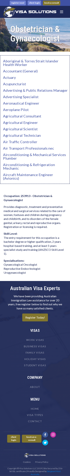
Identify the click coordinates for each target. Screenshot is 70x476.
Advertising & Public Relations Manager (35, 90)
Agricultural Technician (22, 135)
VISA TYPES (35, 415)
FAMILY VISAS (35, 352)
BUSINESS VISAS (35, 346)
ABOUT (35, 387)
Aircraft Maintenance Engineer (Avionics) (28, 176)
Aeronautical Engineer (21, 103)
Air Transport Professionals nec (28, 148)
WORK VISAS (35, 340)
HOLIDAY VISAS (35, 359)
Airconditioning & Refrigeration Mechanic (29, 166)
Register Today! (35, 317)
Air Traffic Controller (20, 142)
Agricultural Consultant (22, 116)
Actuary (9, 77)
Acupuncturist (14, 84)
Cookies (27, 462)
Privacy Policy (41, 462)
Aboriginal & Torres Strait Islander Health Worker (31, 62)
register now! (17, 2)
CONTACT (35, 421)
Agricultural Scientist (20, 129)
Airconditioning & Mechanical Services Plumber (34, 156)
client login (34, 2)
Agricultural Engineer (20, 122)
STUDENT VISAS (35, 365)
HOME (35, 408)
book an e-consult (31, 438)
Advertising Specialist (21, 96)
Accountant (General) (20, 71)
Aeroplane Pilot (16, 109)
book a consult (51, 2)
